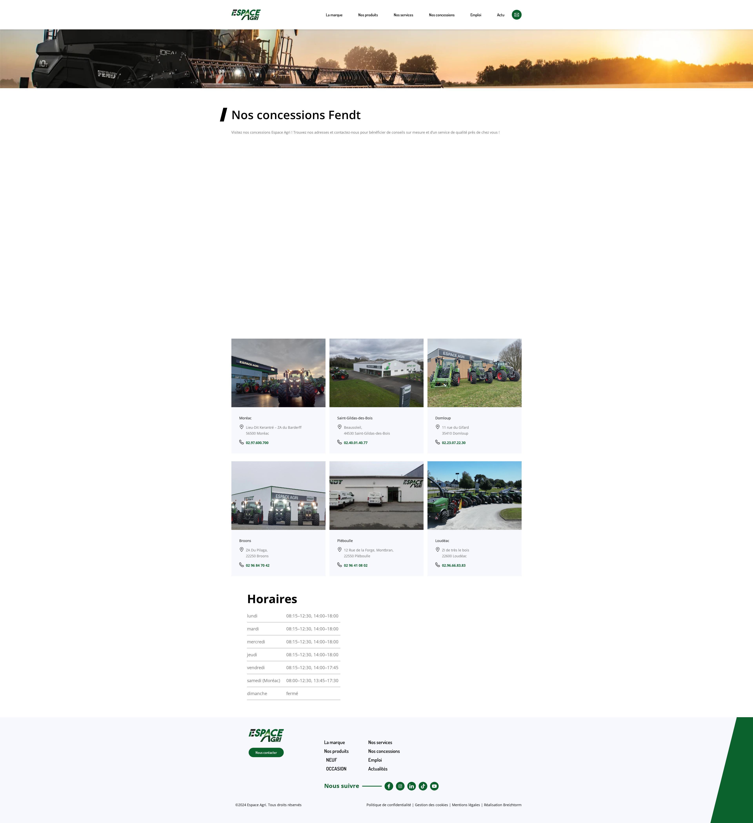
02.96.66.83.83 (454, 565)
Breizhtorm (512, 804)
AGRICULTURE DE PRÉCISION (368, 64)
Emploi (475, 14)
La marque (334, 14)
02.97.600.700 (257, 442)
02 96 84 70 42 (257, 565)
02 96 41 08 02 (355, 565)
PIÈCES (368, 79)
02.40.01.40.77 (355, 442)
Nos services (403, 14)
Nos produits (368, 14)
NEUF (368, 37)
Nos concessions (442, 14)
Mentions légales (466, 804)
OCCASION (368, 49)
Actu (500, 14)
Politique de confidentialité (388, 804)
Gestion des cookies (431, 804)
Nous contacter (266, 752)
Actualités (377, 768)
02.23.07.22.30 (454, 442)
